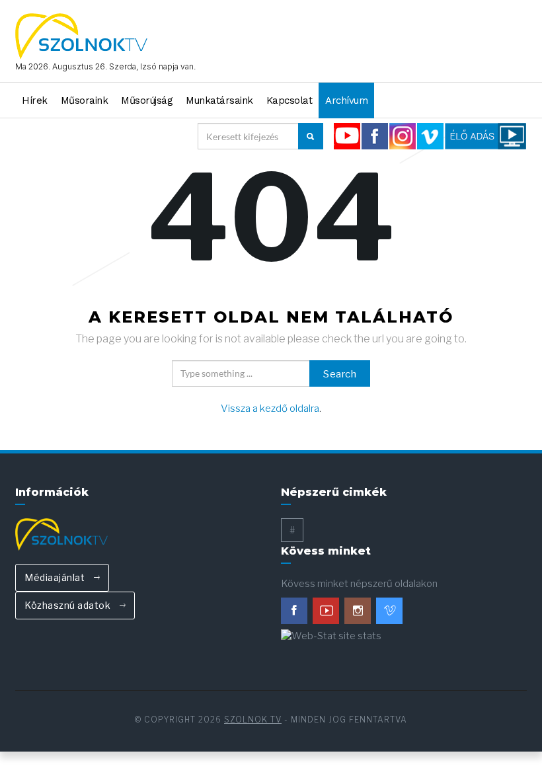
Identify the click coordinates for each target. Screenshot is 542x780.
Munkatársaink (219, 100)
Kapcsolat (289, 100)
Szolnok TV (253, 719)
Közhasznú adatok (68, 605)
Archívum (346, 100)
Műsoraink (84, 100)
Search (339, 374)
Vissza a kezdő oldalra (270, 408)
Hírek (35, 100)
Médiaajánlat (55, 577)
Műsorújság (147, 100)
